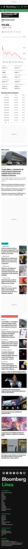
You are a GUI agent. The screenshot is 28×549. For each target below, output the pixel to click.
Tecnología (3, 533)
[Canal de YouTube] (10, 473)
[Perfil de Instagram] (14, 473)
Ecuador (3, 502)
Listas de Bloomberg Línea (7, 524)
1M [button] (5, 32)
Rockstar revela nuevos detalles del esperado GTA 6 (11, 412)
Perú (2, 501)
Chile (2, 500)
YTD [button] (11, 32)
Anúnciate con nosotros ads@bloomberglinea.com (12, 543)
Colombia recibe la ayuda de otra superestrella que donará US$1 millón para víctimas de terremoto (13, 391)
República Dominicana (6, 509)
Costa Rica (3, 506)
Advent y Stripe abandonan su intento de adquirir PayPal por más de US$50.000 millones (9, 334)
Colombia (3, 497)
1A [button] (14, 32)
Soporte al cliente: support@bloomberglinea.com (11, 544)
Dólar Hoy (3, 518)
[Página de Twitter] (7, 473)
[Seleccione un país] (4, 6)
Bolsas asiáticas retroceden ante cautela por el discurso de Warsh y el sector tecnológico (13, 189)
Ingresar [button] (25, 6)
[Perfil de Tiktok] (21, 473)
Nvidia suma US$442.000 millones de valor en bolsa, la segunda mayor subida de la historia (13, 185)
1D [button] (2, 32)
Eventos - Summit (5, 540)
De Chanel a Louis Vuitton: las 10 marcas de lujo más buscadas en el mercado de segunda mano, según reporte (13, 456)
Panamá (3, 504)
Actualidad (3, 519)
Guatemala (3, 510)
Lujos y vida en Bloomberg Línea (13, 372)
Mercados (5, 150)
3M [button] (8, 32)
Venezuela (3, 499)
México (3, 495)
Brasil (2, 494)
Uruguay (3, 505)
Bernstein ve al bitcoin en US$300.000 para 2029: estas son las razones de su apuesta (9, 260)
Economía (3, 515)
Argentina (3, 496)
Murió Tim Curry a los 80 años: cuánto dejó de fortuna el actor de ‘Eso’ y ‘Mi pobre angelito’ (9, 290)
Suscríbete (3, 530)
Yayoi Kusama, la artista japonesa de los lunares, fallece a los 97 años (9, 281)
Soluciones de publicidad (6, 545)
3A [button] (17, 32)
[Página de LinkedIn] (17, 473)
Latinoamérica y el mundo (6, 492)
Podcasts (3, 523)
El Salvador (3, 507)
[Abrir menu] (2, 7)
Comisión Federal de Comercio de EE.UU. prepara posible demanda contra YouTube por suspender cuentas (9, 355)
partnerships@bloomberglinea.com (8, 541)
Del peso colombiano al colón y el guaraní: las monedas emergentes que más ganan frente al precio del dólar (9, 271)
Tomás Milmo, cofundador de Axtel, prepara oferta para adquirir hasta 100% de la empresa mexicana (12, 172)
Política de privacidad (5, 531)
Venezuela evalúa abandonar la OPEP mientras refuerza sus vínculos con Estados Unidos (13, 194)
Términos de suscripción (6, 532)
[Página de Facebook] (4, 473)
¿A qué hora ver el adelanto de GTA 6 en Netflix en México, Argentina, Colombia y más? (13, 434)
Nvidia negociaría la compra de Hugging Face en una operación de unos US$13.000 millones (9, 366)
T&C (2, 535)
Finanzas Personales (5, 522)
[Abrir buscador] (22, 7)
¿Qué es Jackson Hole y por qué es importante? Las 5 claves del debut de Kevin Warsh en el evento (10, 250)
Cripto (2, 520)
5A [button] (19, 32)
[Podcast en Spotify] (24, 473)
